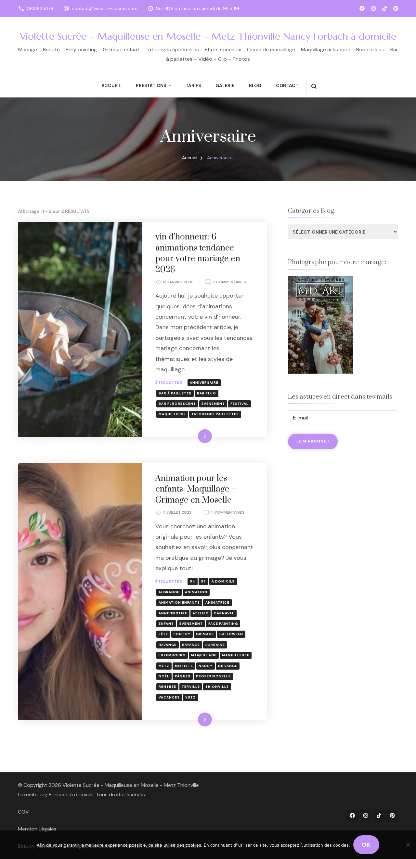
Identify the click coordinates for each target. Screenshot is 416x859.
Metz (164, 666)
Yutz (190, 697)
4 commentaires (227, 512)
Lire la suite (193, 436)
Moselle (184, 666)
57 (203, 581)
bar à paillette (175, 393)
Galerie (224, 85)
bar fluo (206, 393)
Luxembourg (172, 655)
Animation (196, 592)
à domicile (223, 581)
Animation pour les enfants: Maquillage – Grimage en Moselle (195, 489)
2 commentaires (229, 282)
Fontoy (182, 634)
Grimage (205, 634)
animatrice (217, 602)
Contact (287, 85)
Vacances (169, 697)
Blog (255, 85)
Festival (239, 404)
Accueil (111, 85)
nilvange (227, 666)
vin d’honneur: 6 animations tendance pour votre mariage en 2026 (197, 253)
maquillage (203, 655)
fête (163, 634)
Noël (164, 676)
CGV (23, 811)
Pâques (182, 676)
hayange (191, 645)
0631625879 (40, 8)
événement (213, 404)
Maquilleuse (172, 414)
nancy (206, 666)
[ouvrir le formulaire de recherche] (313, 86)
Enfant (166, 624)
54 (192, 581)
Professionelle (213, 676)
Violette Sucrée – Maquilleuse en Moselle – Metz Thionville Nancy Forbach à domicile (208, 36)
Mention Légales (37, 829)
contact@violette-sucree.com (104, 8)
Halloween (231, 634)
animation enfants (179, 602)
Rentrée (167, 687)
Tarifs (193, 85)
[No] (408, 844)
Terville (191, 687)
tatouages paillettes (215, 414)
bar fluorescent (177, 404)
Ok (366, 845)
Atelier (200, 613)
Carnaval (224, 613)
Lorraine (215, 645)
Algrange (169, 592)
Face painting (223, 624)
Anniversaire (204, 382)
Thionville (217, 687)
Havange (167, 645)
